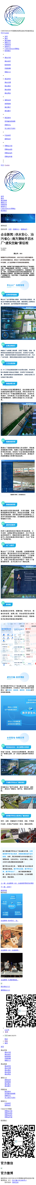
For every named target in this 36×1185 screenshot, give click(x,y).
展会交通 (8, 1068)
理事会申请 (8, 1117)
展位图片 (8, 1086)
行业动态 (8, 1103)
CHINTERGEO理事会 (12, 49)
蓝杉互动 (15, 1182)
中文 (2, 33)
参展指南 (8, 1082)
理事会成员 (8, 1113)
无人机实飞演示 (10, 1097)
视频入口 (8, 1060)
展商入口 (8, 42)
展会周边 (8, 1074)
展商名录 (8, 1080)
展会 (6, 38)
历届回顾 (8, 1058)
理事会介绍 (8, 1111)
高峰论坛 (8, 1095)
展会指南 (8, 40)
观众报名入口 (5, 986)
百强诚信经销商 (10, 1093)
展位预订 (8, 1084)
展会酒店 (8, 1070)
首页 (6, 36)
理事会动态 (8, 1115)
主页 (10, 229)
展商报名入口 (5, 990)
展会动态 (8, 1054)
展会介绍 (8, 1052)
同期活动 (8, 44)
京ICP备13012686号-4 (19, 1180)
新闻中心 (8, 46)
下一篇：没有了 (6, 887)
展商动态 (24, 229)
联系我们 (8, 51)
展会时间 (8, 1066)
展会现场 (8, 1072)
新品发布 (8, 1091)
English (6, 33)
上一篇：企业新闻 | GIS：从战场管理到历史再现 (17, 883)
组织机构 (8, 1056)
